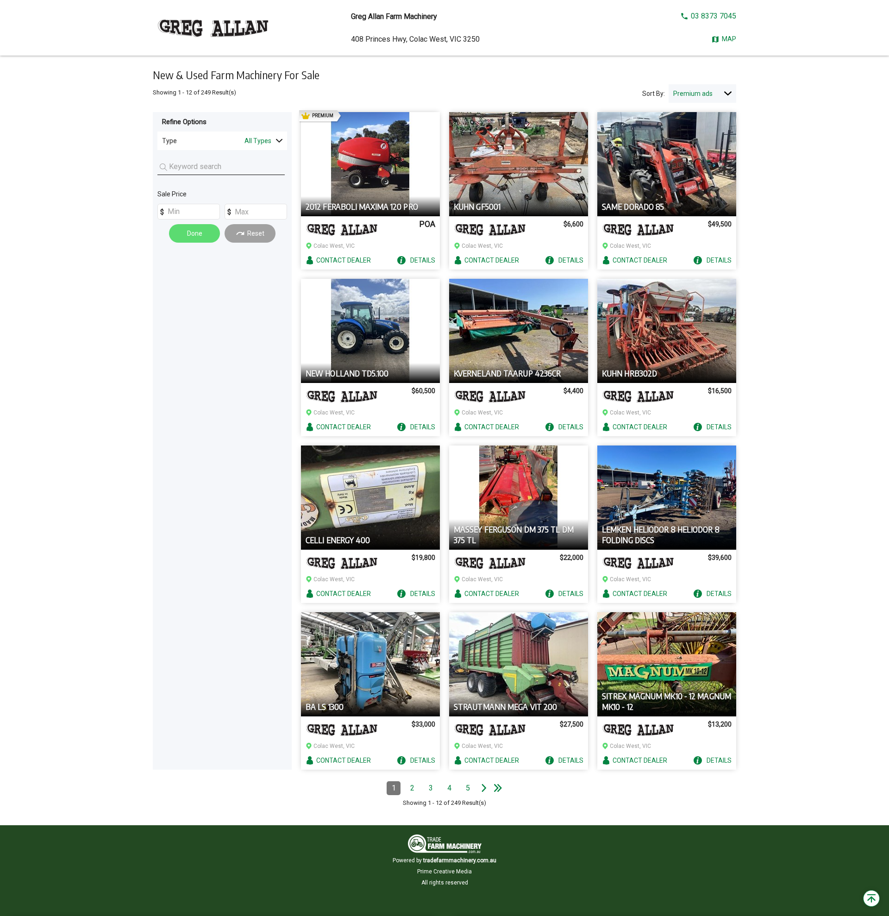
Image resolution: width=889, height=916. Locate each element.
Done (194, 233)
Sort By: (653, 93)
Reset (255, 233)
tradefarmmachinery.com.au (459, 860)
